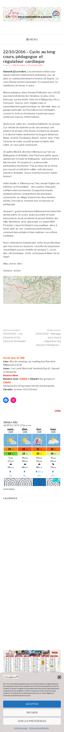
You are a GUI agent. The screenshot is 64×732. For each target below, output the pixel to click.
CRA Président (18, 65)
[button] (59, 677)
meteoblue (9, 489)
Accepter (32, 704)
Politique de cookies (20, 728)
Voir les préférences (32, 721)
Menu (34, 39)
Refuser (32, 712)
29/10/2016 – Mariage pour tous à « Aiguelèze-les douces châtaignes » (48, 337)
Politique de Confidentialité (39, 728)
